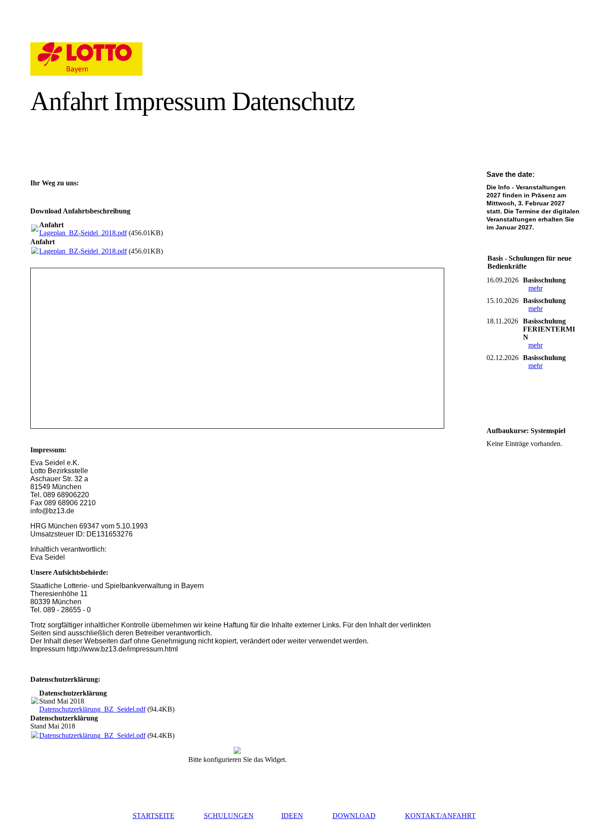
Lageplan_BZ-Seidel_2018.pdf (83, 233)
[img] (111, 59)
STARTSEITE (153, 815)
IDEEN (292, 815)
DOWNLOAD (354, 815)
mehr (535, 288)
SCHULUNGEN (229, 815)
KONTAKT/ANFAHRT (440, 815)
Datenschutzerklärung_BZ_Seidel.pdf (92, 709)
